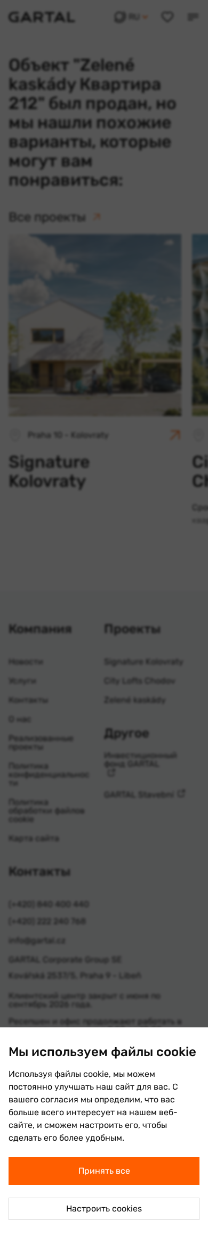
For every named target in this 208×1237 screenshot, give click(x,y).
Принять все (104, 1171)
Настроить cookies (104, 1208)
